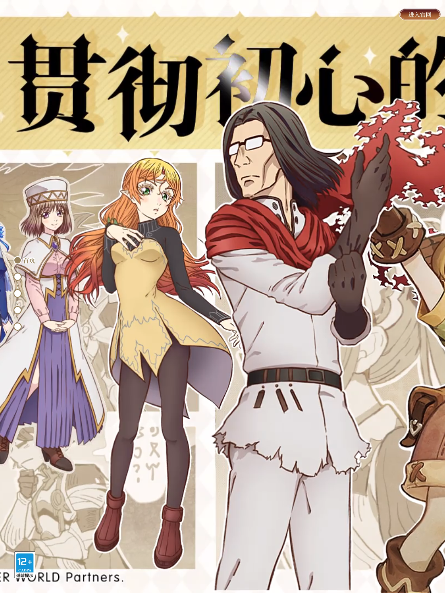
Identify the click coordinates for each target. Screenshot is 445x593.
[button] (17, 260)
